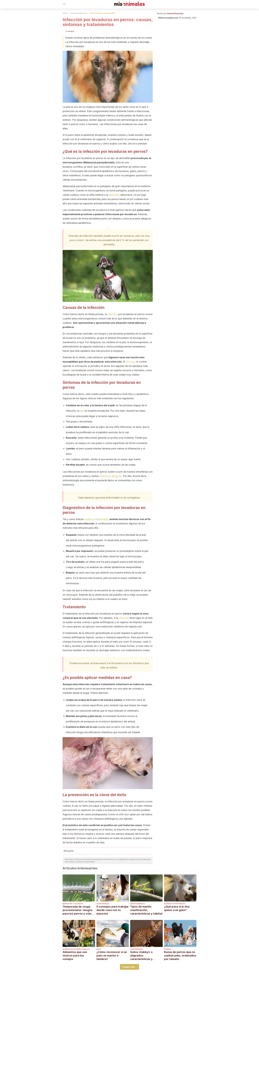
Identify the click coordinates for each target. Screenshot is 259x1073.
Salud (65, 13)
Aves (98, 949)
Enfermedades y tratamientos (102, 13)
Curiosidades (102, 904)
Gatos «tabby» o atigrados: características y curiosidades (141, 955)
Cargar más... (129, 967)
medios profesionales (96, 519)
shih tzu (130, 361)
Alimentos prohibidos (174, 904)
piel (82, 410)
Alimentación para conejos (76, 949)
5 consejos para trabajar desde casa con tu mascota (112, 910)
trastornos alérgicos (110, 476)
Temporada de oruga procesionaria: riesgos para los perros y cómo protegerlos (78, 910)
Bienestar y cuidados (73, 904)
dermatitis (114, 194)
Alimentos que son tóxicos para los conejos (75, 955)
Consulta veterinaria (78, 13)
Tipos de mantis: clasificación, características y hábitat (146, 910)
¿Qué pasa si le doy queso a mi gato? (177, 908)
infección (112, 314)
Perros (167, 949)
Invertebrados (137, 904)
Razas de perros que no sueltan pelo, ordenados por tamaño (180, 955)
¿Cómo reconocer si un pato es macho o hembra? (111, 955)
